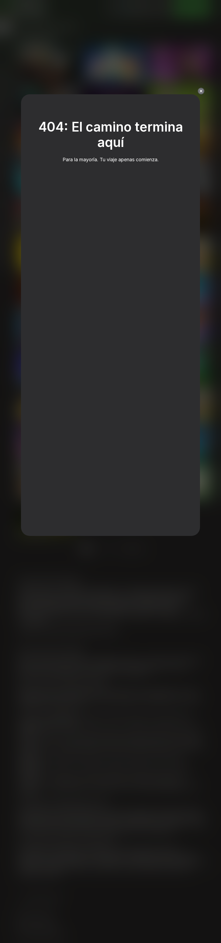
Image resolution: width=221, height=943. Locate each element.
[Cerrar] (201, 91)
